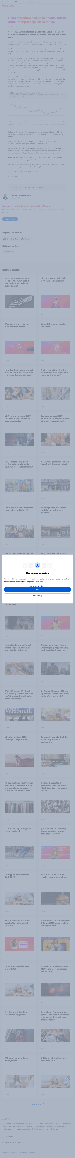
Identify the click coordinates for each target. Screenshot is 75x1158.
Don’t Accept (37, 596)
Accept (37, 589)
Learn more (39, 581)
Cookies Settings (37, 586)
